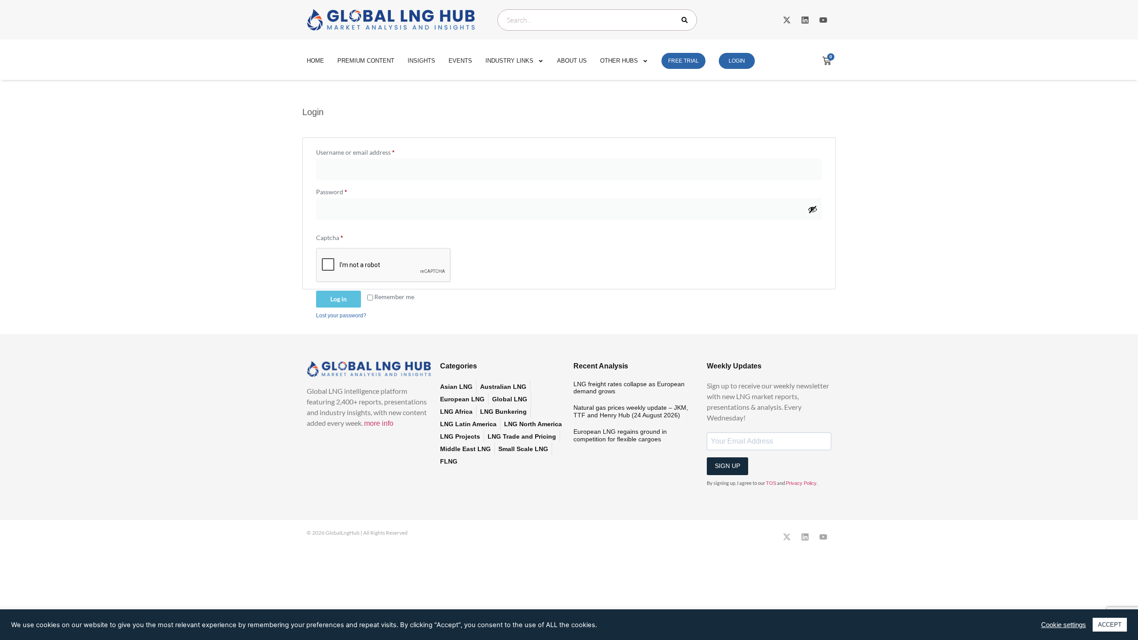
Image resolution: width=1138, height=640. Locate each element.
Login (737, 61)
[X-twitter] (787, 20)
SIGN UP (727, 465)
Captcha (329, 237)
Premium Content (365, 60)
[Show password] (812, 209)
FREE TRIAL (683, 61)
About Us (572, 60)
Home (315, 60)
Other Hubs (619, 60)
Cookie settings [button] (1063, 624)
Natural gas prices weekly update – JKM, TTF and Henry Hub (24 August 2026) (630, 411)
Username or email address (368, 151)
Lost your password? (341, 315)
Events (460, 60)
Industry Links (509, 60)
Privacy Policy (801, 483)
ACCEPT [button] (1110, 624)
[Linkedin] (805, 20)
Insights (421, 60)
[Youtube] (823, 20)
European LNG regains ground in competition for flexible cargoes (620, 435)
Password (344, 191)
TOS (771, 483)
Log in (338, 299)
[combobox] (597, 20)
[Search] (686, 20)
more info (378, 423)
